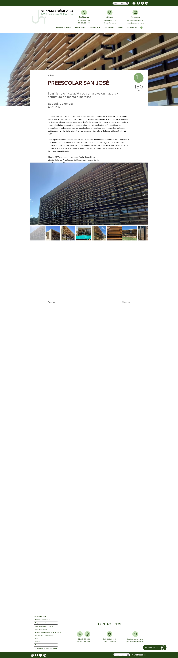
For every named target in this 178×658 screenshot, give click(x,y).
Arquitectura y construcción (44, 635)
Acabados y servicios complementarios (46, 632)
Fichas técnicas (40, 645)
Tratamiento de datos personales (46, 648)
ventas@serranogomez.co (135, 23)
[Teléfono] (84, 12)
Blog (36, 638)
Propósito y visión (41, 623)
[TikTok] (142, 3)
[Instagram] (133, 3)
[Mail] (135, 12)
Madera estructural (41, 629)
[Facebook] (138, 3)
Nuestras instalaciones (42, 620)
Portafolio (38, 642)
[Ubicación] (109, 12)
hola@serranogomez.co (135, 20)
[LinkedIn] (146, 3)
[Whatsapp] (87, 634)
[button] (141, 28)
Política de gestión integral (44, 626)
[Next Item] (144, 193)
